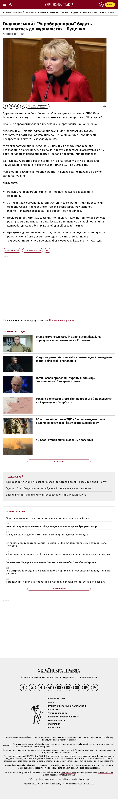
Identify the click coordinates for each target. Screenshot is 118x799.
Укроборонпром (32, 250)
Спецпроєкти (90, 12)
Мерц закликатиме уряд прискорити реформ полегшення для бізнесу (48, 518)
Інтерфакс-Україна (22, 747)
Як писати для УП (56, 720)
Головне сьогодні (14, 331)
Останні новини (15, 511)
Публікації (18, 12)
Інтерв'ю (54, 12)
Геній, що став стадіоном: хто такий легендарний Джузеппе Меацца (47, 534)
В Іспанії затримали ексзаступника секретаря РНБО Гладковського (46, 494)
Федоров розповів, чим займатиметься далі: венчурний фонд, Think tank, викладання (74, 359)
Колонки (43, 12)
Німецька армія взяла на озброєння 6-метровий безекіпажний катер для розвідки (55, 581)
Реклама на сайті (56, 699)
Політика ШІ (53, 710)
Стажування (53, 724)
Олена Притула (105, 772)
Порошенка (59, 191)
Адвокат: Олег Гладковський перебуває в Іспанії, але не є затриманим (48, 488)
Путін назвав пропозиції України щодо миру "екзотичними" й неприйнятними (65, 379)
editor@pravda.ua (67, 775)
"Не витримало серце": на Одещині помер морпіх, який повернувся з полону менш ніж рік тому (58, 572)
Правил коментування (61, 320)
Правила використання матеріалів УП (66, 706)
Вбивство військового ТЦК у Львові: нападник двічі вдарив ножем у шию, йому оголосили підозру (70, 421)
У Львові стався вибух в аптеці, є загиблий (64, 440)
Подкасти (76, 12)
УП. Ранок (31, 12)
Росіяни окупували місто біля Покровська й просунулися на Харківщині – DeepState (74, 400)
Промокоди (53, 728)
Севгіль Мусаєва (68, 772)
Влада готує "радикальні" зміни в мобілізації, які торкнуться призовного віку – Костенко (68, 338)
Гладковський (12, 250)
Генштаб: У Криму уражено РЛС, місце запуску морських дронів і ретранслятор (51, 526)
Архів (111, 12)
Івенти (64, 12)
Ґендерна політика (57, 713)
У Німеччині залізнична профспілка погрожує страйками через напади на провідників (58, 554)
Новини (7, 12)
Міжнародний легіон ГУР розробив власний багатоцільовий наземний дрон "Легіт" (56, 481)
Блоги (103, 12)
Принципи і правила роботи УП (63, 717)
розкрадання (40, 210)
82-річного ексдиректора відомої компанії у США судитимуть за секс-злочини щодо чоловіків (56, 544)
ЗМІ (47, 250)
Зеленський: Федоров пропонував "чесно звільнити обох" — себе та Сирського (52, 562)
